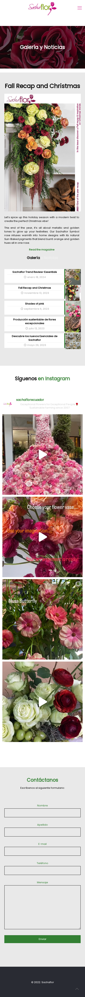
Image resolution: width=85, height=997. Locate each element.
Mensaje (42, 882)
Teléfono (42, 863)
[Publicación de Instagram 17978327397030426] (42, 454)
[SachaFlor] (42, 9)
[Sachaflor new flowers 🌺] (42, 619)
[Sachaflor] (42, 537)
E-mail (42, 844)
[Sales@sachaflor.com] (42, 702)
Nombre (42, 805)
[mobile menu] (79, 8)
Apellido (42, 825)
